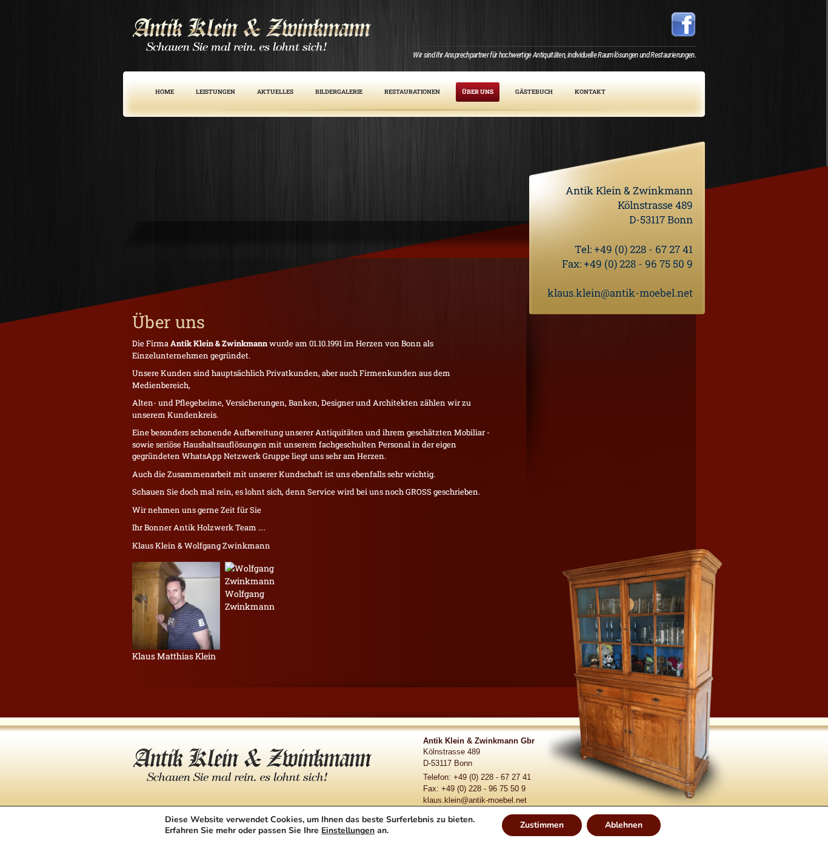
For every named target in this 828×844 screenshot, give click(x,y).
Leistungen (215, 92)
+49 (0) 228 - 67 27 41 (643, 249)
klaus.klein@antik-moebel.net (620, 293)
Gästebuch (534, 92)
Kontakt (590, 92)
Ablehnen (624, 825)
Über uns (477, 92)
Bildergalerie (338, 92)
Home (164, 92)
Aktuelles (275, 92)
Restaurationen (412, 92)
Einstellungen (348, 830)
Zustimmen (542, 825)
